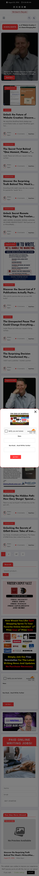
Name (19, 436)
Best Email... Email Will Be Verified (19, 446)
